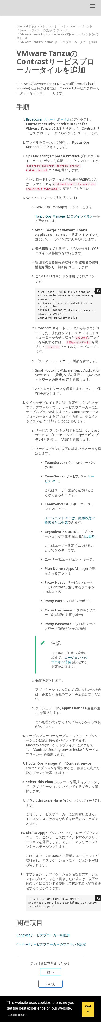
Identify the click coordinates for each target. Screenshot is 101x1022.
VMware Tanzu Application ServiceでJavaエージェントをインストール (58, 36)
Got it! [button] (88, 1009)
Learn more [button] (17, 1015)
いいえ (50, 984)
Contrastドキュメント (30, 26)
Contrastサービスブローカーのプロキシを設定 (51, 944)
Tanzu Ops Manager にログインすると (64, 216)
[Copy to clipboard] (98, 291)
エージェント (57, 26)
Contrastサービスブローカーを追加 (43, 935)
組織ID (89, 536)
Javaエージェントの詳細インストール (44, 30)
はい (50, 971)
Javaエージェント (81, 26)
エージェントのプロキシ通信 (69, 659)
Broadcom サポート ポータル (48, 119)
